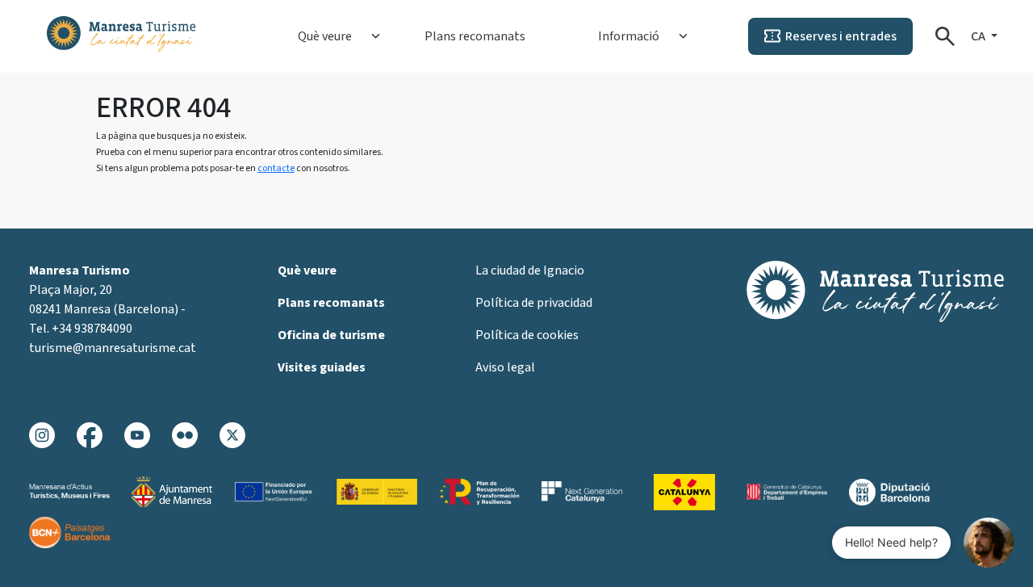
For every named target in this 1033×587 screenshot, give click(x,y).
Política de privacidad (533, 303)
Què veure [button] (325, 36)
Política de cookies (527, 335)
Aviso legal (505, 367)
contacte (276, 168)
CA (979, 36)
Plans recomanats (474, 36)
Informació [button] (628, 36)
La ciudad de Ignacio (529, 270)
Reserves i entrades (841, 36)
